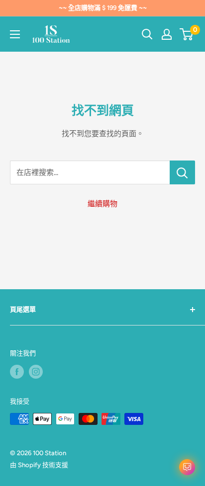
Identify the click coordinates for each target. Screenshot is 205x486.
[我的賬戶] (167, 34)
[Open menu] (15, 34)
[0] (187, 34)
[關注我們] (17, 372)
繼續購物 (102, 203)
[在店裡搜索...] (182, 172)
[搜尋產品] (147, 34)
